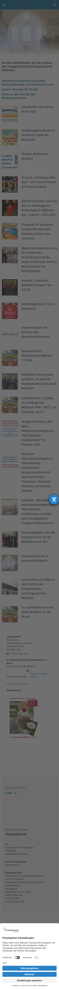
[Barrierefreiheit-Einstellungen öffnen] (54, 500)
